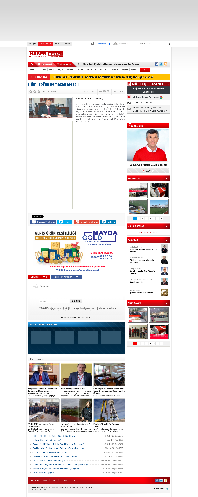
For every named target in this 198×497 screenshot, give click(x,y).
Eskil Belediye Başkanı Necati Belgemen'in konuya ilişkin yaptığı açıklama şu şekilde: (42, 392)
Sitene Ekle (66, 44)
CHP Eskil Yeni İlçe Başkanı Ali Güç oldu (50, 452)
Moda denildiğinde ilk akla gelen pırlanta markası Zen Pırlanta (111, 64)
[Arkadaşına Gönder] (104, 91)
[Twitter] (34, 91)
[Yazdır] (108, 91)
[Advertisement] (87, 20)
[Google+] (39, 91)
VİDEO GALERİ (134, 303)
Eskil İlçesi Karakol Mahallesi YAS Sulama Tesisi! (54, 456)
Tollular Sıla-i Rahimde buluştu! (46, 440)
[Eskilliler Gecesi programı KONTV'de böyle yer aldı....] (159, 315)
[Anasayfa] (32, 64)
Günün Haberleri (45, 44)
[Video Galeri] (64, 64)
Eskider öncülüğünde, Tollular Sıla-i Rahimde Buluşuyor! (58, 444)
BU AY (155, 233)
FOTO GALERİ (134, 178)
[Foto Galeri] (45, 64)
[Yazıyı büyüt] (121, 91)
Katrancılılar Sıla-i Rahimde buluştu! (48, 460)
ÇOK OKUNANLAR (136, 226)
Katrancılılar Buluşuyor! (43, 472)
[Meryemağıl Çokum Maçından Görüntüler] (159, 206)
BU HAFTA (147, 233)
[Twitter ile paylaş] (161, 64)
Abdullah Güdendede (144, 249)
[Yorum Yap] (100, 91)
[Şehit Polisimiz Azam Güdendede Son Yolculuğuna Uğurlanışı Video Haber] (159, 331)
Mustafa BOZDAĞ (142, 260)
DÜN (140, 233)
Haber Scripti (159, 489)
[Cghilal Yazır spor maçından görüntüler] (138, 206)
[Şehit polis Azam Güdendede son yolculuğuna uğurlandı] (159, 190)
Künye (45, 480)
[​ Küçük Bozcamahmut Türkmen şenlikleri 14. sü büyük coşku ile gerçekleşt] (138, 190)
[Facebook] (30, 91)
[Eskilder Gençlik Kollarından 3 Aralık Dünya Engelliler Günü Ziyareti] (138, 331)
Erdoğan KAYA (142, 271)
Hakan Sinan (141, 292)
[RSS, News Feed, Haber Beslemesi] (165, 64)
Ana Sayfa (32, 44)
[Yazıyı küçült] (115, 91)
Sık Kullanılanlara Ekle (68, 480)
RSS (81, 480)
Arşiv (57, 44)
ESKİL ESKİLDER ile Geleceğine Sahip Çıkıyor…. (55, 436)
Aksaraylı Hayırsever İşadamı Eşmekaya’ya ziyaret (55, 468)
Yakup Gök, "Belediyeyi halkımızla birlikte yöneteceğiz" (148, 166)
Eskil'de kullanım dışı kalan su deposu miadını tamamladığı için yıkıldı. (108, 427)
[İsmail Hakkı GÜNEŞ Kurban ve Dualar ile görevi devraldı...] (138, 315)
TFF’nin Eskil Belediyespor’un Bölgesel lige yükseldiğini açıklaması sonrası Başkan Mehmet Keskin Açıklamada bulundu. (76, 392)
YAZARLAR (133, 240)
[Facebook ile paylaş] (156, 64)
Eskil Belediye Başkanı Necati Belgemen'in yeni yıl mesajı (58, 448)
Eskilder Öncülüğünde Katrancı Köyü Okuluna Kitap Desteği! (60, 464)
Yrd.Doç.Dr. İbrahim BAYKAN (141, 281)
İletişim (53, 480)
